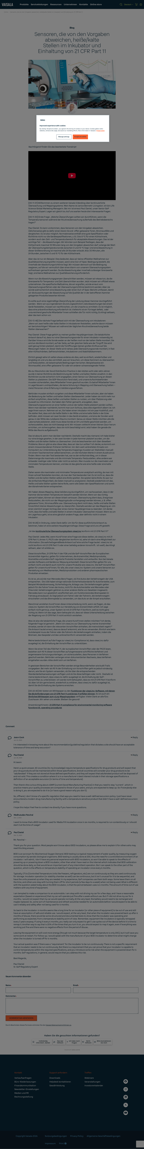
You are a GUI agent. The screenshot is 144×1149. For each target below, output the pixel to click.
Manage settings (63, 137)
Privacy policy (100, 131)
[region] (72, 128)
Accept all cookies (80, 137)
